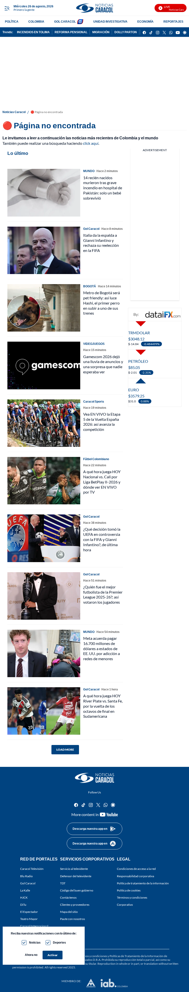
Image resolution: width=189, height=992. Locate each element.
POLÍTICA (11, 21)
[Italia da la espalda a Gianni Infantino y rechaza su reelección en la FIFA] (43, 250)
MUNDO (88, 171)
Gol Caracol (27, 883)
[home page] (94, 8)
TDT (62, 883)
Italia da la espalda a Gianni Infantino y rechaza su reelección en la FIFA (101, 243)
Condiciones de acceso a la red (136, 869)
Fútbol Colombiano (96, 459)
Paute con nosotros (72, 919)
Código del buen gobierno (76, 890)
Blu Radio (26, 876)
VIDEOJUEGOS (94, 344)
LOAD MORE (65, 749)
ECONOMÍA (145, 21)
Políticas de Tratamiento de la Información (136, 956)
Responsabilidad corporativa (135, 876)
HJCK (24, 897)
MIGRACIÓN (101, 32)
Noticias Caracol (14, 112)
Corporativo (125, 904)
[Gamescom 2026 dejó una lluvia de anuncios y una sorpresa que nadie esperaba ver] (43, 365)
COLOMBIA (36, 21)
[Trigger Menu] (6, 8)
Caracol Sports (93, 401)
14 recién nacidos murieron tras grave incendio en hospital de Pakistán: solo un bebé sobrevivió (102, 187)
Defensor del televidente (75, 876)
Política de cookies (129, 890)
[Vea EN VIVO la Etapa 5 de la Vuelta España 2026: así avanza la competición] (43, 423)
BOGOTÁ (89, 286)
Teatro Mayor (29, 919)
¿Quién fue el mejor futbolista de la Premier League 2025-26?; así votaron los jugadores (103, 594)
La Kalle (25, 890)
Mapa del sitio (69, 912)
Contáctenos (68, 897)
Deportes (59, 942)
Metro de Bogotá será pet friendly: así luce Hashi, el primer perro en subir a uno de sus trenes (101, 302)
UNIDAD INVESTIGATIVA (110, 21)
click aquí (90, 143)
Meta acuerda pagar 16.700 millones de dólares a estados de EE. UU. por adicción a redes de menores (101, 648)
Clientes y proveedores (74, 904)
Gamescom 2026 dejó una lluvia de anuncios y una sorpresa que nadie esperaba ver (103, 364)
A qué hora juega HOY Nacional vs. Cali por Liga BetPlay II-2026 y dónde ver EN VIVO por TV (102, 481)
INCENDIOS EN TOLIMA (33, 32)
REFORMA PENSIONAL (71, 32)
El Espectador (29, 912)
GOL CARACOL (65, 21)
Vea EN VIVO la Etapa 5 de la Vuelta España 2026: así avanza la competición (101, 422)
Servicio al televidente (74, 869)
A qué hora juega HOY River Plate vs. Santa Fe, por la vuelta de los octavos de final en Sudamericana (103, 705)
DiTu (23, 904)
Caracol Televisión (32, 869)
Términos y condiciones (132, 897)
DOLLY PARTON (125, 32)
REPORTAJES (173, 21)
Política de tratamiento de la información (143, 883)
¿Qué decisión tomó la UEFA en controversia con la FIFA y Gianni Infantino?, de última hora (101, 539)
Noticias (35, 942)
